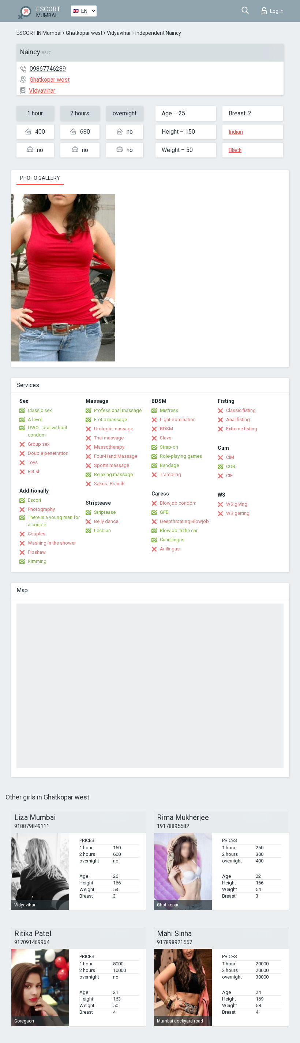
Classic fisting (241, 410)
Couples (36, 534)
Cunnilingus (172, 539)
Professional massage (118, 410)
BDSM (166, 428)
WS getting (238, 513)
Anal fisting (238, 419)
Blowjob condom (178, 503)
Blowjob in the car (179, 530)
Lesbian (102, 530)
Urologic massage (113, 428)
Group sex (38, 444)
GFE (164, 512)
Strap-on (169, 447)
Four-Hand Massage (115, 456)
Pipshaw (37, 552)
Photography (41, 509)
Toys (33, 462)
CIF (229, 475)
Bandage (169, 465)
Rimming (37, 561)
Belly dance (106, 521)
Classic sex (40, 410)
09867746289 (48, 68)
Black (235, 150)
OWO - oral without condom (47, 431)
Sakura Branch (109, 483)
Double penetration (48, 453)
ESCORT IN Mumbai (38, 33)
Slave (165, 438)
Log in (277, 11)
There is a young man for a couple (54, 521)
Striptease (105, 512)
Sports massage (111, 465)
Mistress (169, 410)
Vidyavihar (119, 33)
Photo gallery (40, 178)
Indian (236, 132)
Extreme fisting (241, 428)
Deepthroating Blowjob (184, 521)
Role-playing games (181, 456)
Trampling (170, 474)
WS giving (236, 504)
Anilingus (170, 549)
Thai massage (109, 438)
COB (230, 466)
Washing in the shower (52, 543)
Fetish (34, 471)
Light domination (178, 419)
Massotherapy (109, 447)
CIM (230, 457)
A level (35, 419)
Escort (34, 500)
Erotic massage (110, 419)
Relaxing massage (113, 474)
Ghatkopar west (84, 33)
